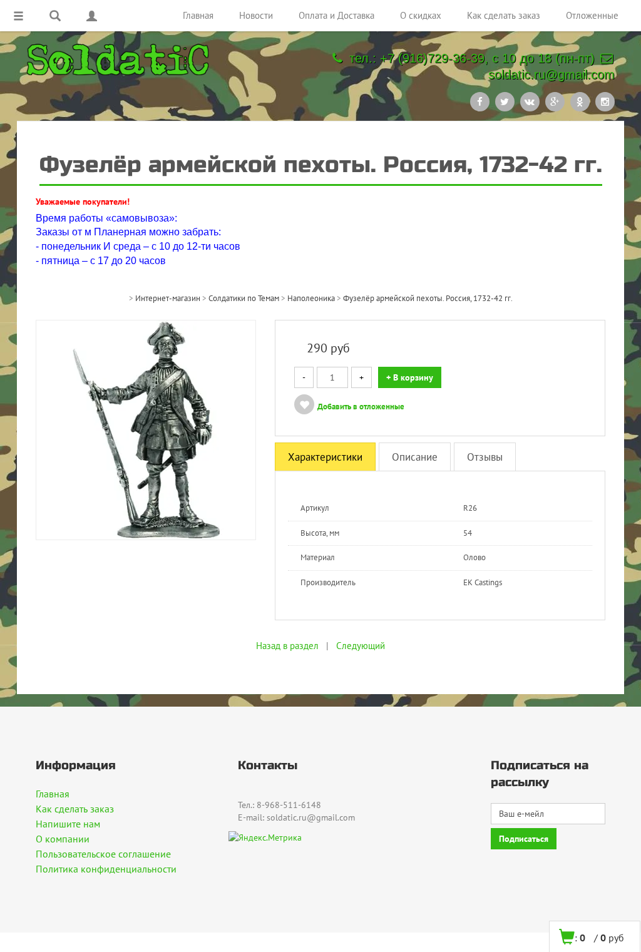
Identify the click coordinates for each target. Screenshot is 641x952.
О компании (63, 838)
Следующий (360, 646)
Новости (256, 15)
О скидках (420, 15)
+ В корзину (409, 377)
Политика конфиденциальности (106, 868)
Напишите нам (68, 823)
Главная (198, 15)
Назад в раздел (287, 646)
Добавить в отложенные (360, 406)
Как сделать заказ (503, 15)
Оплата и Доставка (336, 15)
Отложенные (592, 15)
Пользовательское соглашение (103, 853)
